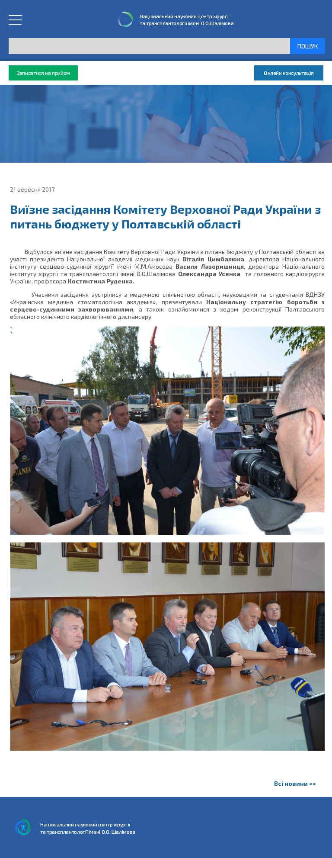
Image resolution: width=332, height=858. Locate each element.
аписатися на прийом (43, 73)
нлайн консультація (289, 73)
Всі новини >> (295, 783)
